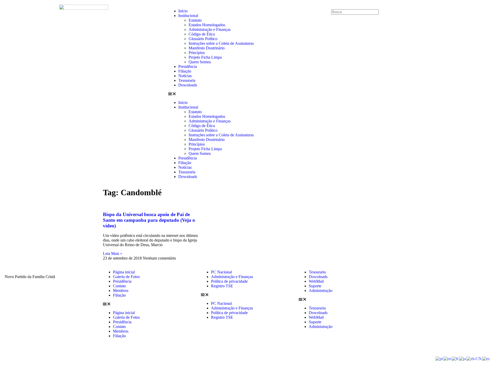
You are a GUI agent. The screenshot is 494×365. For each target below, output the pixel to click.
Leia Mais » (112, 253)
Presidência (187, 66)
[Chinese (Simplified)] (474, 358)
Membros (120, 290)
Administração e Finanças (210, 29)
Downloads (187, 85)
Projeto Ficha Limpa (205, 57)
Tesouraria (186, 80)
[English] (447, 358)
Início (183, 11)
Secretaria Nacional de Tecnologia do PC (314, 354)
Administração (320, 290)
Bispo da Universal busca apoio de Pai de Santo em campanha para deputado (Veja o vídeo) (149, 220)
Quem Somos (200, 62)
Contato (119, 286)
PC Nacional (221, 272)
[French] (455, 358)
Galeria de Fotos (126, 276)
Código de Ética (202, 34)
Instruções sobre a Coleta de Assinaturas (221, 43)
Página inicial (124, 272)
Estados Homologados (207, 25)
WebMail (316, 281)
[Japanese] (462, 358)
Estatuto (195, 20)
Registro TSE (222, 286)
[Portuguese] (439, 358)
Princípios (197, 52)
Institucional (188, 15)
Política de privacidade (229, 281)
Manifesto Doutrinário (207, 48)
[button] (247, 94)
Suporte (315, 286)
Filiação (184, 71)
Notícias (185, 76)
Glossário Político (203, 39)
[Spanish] (486, 358)
